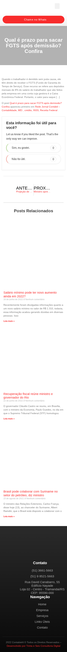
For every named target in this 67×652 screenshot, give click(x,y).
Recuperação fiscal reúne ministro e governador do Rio (28, 395)
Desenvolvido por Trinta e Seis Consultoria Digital (33, 645)
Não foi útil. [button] (33, 159)
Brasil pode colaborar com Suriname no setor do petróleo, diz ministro (30, 493)
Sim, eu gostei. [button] (33, 147)
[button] (57, 6)
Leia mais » (9, 321)
